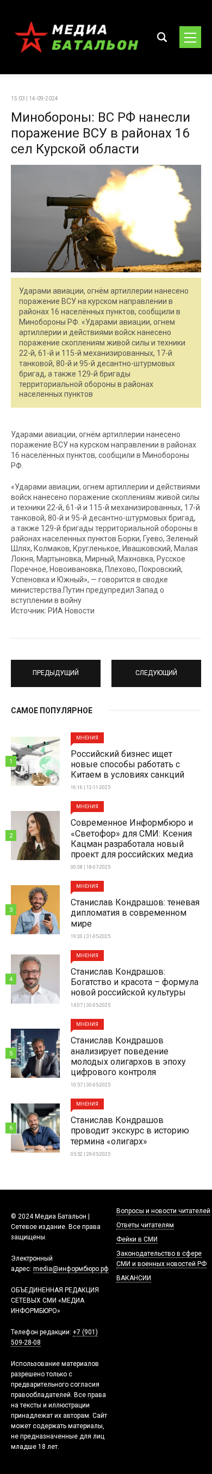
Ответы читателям (145, 1225)
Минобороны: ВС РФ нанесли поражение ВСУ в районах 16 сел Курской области (100, 133)
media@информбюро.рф (71, 1269)
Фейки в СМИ (137, 1239)
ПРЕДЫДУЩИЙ (56, 668)
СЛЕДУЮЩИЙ (156, 668)
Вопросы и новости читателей (163, 1211)
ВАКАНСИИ (133, 1278)
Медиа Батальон (76, 37)
